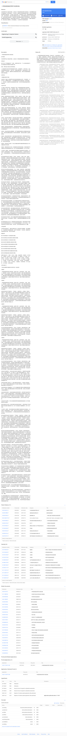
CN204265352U (5, 609)
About (18, 734)
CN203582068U (5, 596)
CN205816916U (5, 533)
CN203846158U (5, 645)
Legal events (59, 44)
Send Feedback (25, 734)
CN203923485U (5, 601)
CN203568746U (5, 612)
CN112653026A (5, 575)
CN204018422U (5, 632)
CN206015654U (5, 614)
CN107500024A (5, 549)
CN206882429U (5, 622)
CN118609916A (5, 577)
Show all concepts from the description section (11, 726)
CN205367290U (5, 523)
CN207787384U (5, 604)
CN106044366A (5, 528)
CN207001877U (5, 535)
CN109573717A (5, 567)
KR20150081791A (5, 518)
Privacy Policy (43, 734)
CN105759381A (5, 525)
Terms (38, 734)
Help (49, 734)
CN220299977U (5, 650)
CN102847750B (5, 642)
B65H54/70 (5, 25)
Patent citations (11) (48, 44)
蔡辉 (47, 20)
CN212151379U (5, 635)
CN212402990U (5, 606)
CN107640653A (5, 552)
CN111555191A (5, 570)
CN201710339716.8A (6, 665)
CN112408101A (5, 572)
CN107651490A (5, 554)
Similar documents (45, 46)
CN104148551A (5, 647)
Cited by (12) (54, 44)
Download (57, 703)
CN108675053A (5, 565)
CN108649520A (5, 559)
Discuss (59, 47)
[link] (15, 25)
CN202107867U (5, 619)
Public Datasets (32, 734)
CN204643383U (5, 520)
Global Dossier (55, 47)
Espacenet (50, 47)
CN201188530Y (5, 599)
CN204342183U (5, 624)
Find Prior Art (54, 15)
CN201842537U (5, 510)
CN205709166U (5, 530)
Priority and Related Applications (56, 46)
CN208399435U (5, 617)
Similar (61, 15)
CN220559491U (5, 637)
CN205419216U (5, 627)
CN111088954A (5, 594)
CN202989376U (5, 640)
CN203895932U (5, 653)
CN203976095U (5, 515)
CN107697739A (5, 557)
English (50, 18)
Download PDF (47, 15)
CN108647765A (5, 562)
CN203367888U (5, 512)
